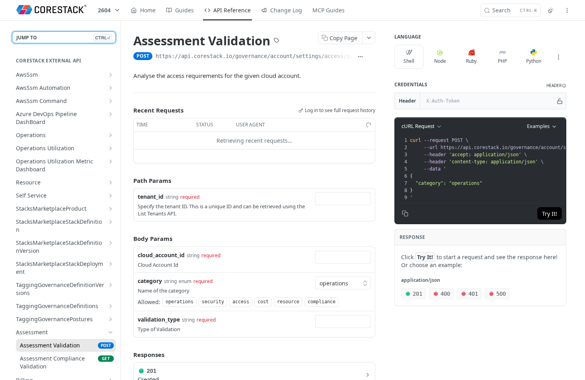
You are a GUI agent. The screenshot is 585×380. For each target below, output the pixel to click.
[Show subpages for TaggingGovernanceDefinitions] (110, 306)
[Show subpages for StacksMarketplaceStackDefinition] (110, 222)
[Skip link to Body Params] (127, 239)
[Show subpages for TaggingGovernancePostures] (110, 319)
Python (533, 61)
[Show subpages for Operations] (110, 135)
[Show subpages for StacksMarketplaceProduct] (110, 209)
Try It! (549, 213)
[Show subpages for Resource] (110, 182)
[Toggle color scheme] (550, 10)
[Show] (560, 101)
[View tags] (276, 41)
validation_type (159, 319)
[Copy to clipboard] (371, 57)
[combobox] (343, 198)
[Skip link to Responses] (127, 354)
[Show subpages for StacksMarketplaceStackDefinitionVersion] (110, 243)
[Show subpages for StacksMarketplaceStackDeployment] (110, 264)
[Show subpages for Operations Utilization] (110, 148)
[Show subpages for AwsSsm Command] (110, 101)
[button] (556, 86)
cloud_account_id (161, 255)
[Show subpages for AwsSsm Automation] (110, 88)
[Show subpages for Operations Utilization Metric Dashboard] (110, 161)
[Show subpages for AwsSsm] (110, 75)
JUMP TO (63, 37)
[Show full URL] (360, 57)
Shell (409, 61)
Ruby (471, 61)
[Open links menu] (567, 10)
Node (440, 61)
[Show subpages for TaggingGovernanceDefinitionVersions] (110, 285)
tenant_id (151, 196)
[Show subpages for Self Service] (110, 195)
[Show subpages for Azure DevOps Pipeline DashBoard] (110, 114)
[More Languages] (558, 57)
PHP (502, 61)
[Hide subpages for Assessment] (110, 332)
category (150, 281)
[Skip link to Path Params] (127, 180)
